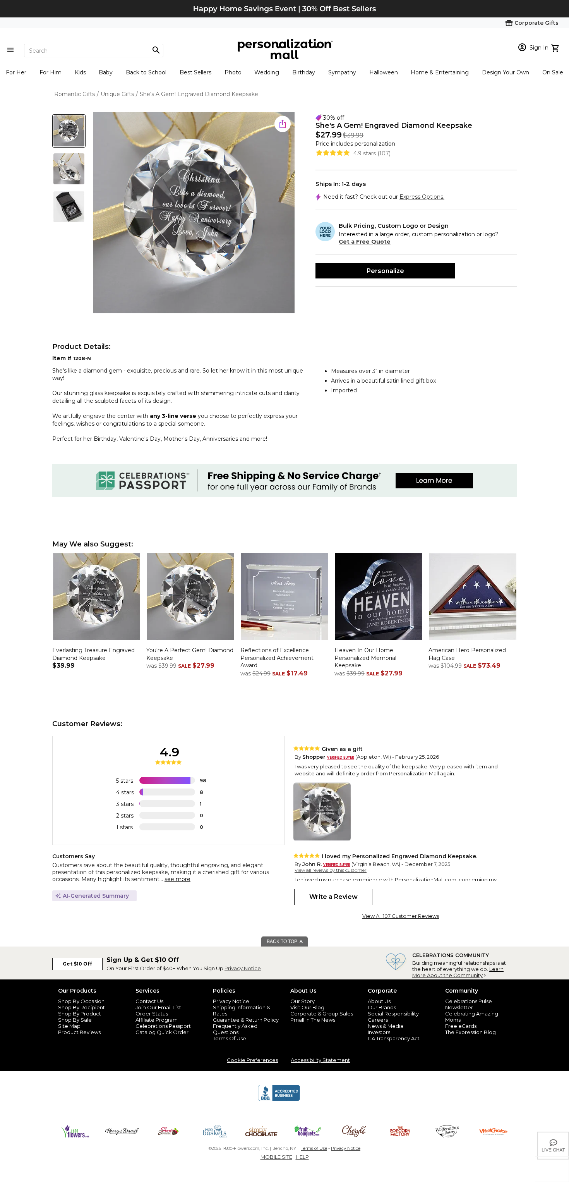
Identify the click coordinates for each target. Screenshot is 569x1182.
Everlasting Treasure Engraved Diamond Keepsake (93, 654)
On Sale (552, 72)
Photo (233, 72)
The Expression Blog (470, 1032)
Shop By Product (79, 1013)
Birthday (303, 72)
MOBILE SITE (276, 1157)
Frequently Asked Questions (235, 1029)
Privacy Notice (243, 968)
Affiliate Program (156, 1020)
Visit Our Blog (307, 1007)
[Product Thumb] (69, 131)
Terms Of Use (229, 1038)
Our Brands (382, 1007)
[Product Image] (194, 213)
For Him (50, 72)
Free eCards (460, 1026)
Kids (80, 72)
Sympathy (342, 72)
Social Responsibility (393, 1013)
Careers (378, 1020)
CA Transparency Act (394, 1038)
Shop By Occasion (81, 1001)
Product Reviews (79, 1032)
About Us (379, 1001)
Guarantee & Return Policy (246, 1020)
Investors (379, 1032)
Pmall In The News (312, 1020)
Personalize (385, 271)
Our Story (302, 1001)
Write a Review (333, 896)
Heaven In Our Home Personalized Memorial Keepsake (365, 658)
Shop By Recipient (81, 1007)
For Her (16, 72)
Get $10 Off (77, 964)
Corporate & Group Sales (321, 1013)
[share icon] (282, 124)
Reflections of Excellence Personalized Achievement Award (277, 658)
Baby (106, 72)
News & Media (385, 1026)
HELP (302, 1157)
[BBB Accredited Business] (279, 1100)
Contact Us (149, 1001)
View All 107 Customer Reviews (400, 916)
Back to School (146, 72)
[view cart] (556, 47)
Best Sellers (195, 72)
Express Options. (421, 196)
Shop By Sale (75, 1020)
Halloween (383, 72)
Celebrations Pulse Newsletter (468, 1004)
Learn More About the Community (458, 972)
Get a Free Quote (365, 241)
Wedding (266, 72)
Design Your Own (505, 72)
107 (384, 153)
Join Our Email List (158, 1007)
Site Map (69, 1026)
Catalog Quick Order (162, 1032)
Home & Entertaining (440, 72)
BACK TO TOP (282, 941)
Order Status (151, 1013)
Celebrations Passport (163, 1026)
